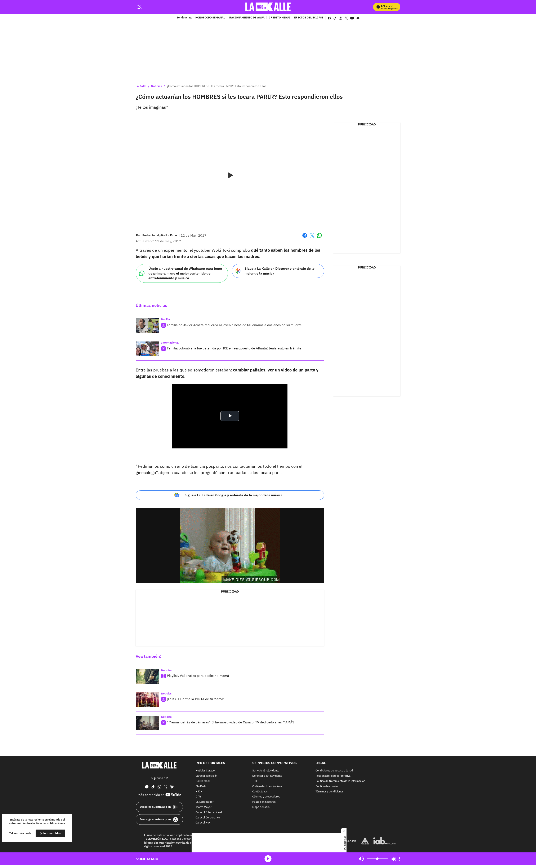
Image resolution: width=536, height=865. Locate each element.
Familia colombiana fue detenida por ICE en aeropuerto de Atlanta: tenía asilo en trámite (234, 348)
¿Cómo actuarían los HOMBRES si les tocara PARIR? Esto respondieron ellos (216, 86)
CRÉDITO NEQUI (279, 18)
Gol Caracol (203, 781)
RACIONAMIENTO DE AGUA (247, 18)
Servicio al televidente (265, 770)
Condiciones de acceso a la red (334, 770)
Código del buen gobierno (267, 786)
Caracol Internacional (209, 812)
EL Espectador (205, 802)
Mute (361, 858)
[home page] (268, 7)
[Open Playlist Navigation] (399, 859)
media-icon (268, 859)
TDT (254, 781)
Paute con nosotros (264, 802)
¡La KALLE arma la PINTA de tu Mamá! (195, 699)
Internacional (170, 342)
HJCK (199, 791)
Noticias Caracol (205, 770)
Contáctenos (260, 791)
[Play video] (230, 175)
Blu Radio (201, 786)
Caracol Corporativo (208, 817)
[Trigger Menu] (139, 7)
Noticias (156, 86)
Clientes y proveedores (266, 796)
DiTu (198, 796)
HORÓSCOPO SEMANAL (210, 18)
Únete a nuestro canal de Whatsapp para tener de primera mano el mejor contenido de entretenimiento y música (185, 273)
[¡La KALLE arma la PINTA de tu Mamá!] (147, 699)
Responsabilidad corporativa (333, 776)
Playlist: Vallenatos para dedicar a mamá (198, 676)
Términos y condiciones (329, 791)
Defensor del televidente (267, 776)
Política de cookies (327, 786)
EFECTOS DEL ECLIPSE (308, 18)
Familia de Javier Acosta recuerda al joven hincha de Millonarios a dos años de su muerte (234, 325)
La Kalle (141, 86)
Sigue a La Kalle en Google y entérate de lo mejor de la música (233, 495)
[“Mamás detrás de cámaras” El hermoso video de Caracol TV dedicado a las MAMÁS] (147, 723)
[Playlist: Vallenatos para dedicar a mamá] (147, 676)
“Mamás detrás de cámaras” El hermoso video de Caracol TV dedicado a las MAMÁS (230, 722)
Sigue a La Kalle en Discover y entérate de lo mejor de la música (279, 270)
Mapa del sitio (260, 807)
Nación (165, 319)
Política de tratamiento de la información (340, 781)
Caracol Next (203, 822)
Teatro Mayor (203, 807)
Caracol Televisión (206, 776)
